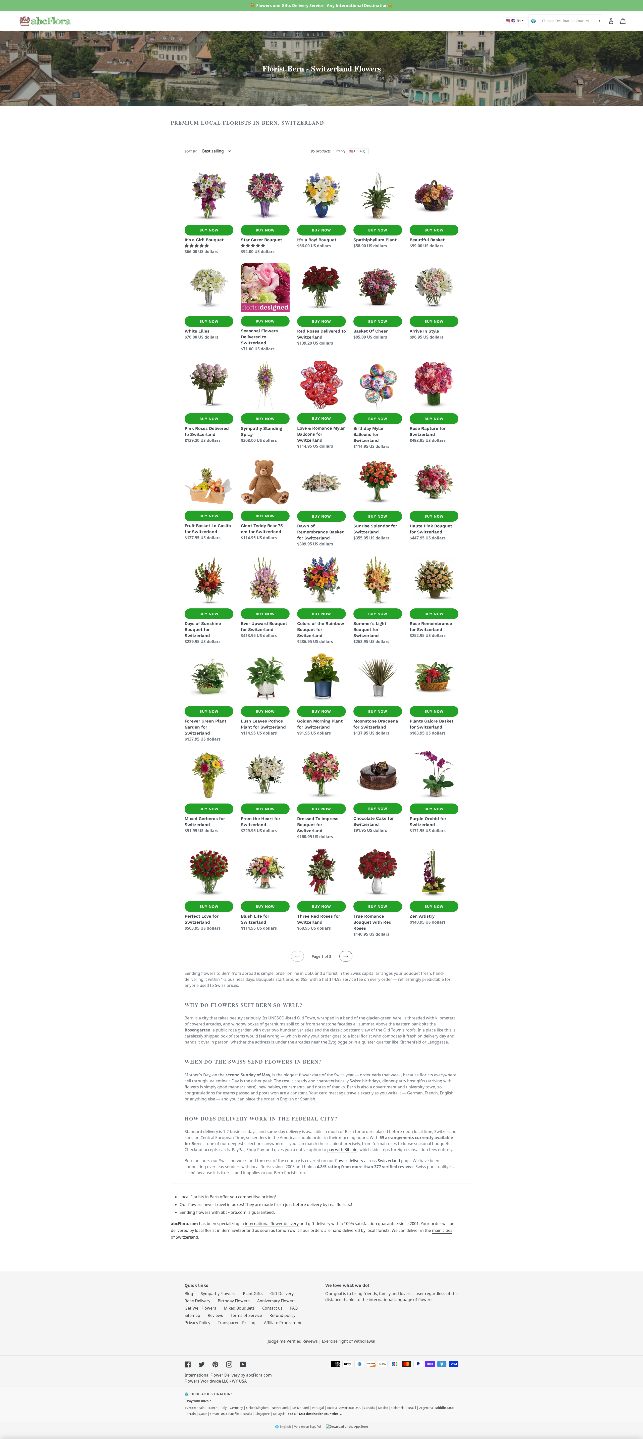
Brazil (412, 1408)
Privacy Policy (197, 1322)
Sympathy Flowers (218, 1293)
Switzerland (300, 1408)
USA (358, 1408)
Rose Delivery (197, 1301)
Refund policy (282, 1315)
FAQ (294, 1308)
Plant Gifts (253, 1293)
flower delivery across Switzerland (367, 1160)
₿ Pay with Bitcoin (198, 1401)
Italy (224, 1408)
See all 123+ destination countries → (315, 1414)
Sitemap (192, 1315)
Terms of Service (246, 1315)
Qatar (203, 1414)
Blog (189, 1293)
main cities (442, 1230)
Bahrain (190, 1414)
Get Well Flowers (200, 1308)
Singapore (262, 1414)
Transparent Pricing (236, 1322)
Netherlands (280, 1408)
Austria (332, 1408)
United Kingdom (257, 1408)
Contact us (272, 1308)
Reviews (215, 1315)
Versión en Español (307, 1426)
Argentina (426, 1408)
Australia (246, 1414)
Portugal (318, 1408)
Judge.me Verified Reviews (293, 1341)
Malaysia (279, 1414)
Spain (200, 1408)
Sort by (191, 151)
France (212, 1408)
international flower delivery (272, 1223)
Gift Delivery (282, 1293)
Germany (236, 1408)
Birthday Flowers (234, 1301)
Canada (369, 1408)
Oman (214, 1414)
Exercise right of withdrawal (348, 1341)
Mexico (383, 1408)
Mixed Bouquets (239, 1308)
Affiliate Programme (283, 1322)
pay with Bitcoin (342, 1149)
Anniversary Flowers (276, 1301)
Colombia (398, 1408)
